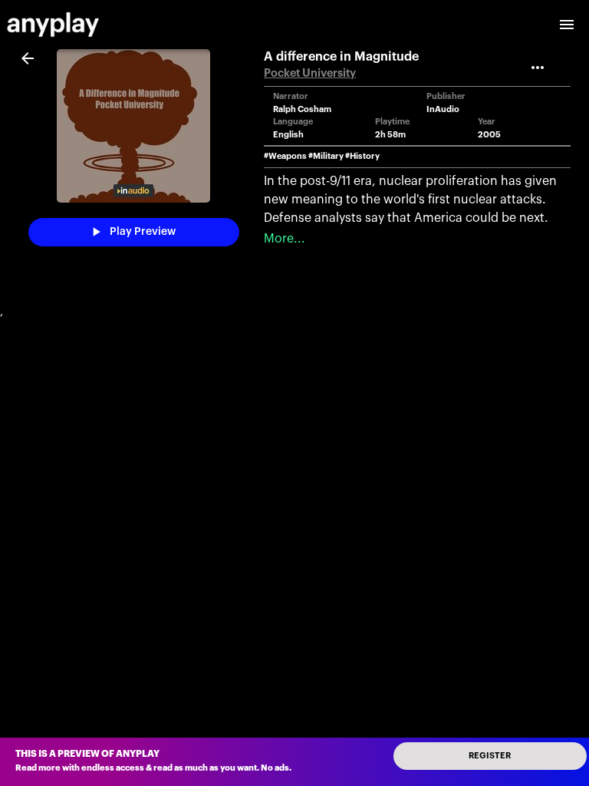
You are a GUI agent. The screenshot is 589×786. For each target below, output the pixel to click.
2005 (489, 134)
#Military (326, 156)
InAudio (442, 109)
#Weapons (285, 156)
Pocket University (310, 73)
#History (362, 156)
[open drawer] (566, 24)
